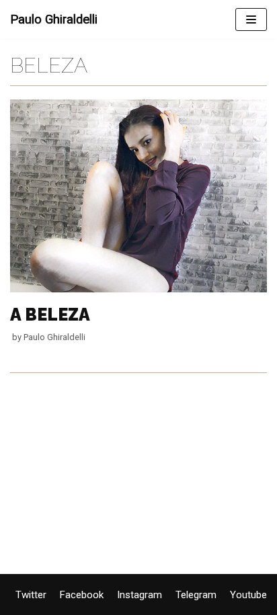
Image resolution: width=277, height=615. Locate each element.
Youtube (248, 595)
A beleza (50, 314)
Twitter (30, 595)
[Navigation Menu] (251, 19)
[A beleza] (138, 289)
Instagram (139, 595)
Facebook (82, 595)
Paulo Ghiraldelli (54, 337)
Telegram (195, 595)
